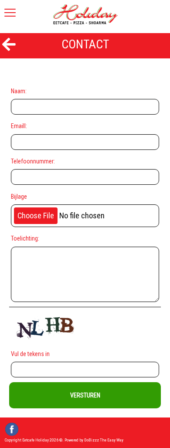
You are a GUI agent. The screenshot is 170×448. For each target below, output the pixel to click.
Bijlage (19, 196)
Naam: (19, 91)
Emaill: (19, 125)
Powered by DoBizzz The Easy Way (94, 440)
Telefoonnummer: (33, 161)
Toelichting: (25, 238)
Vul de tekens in (31, 353)
